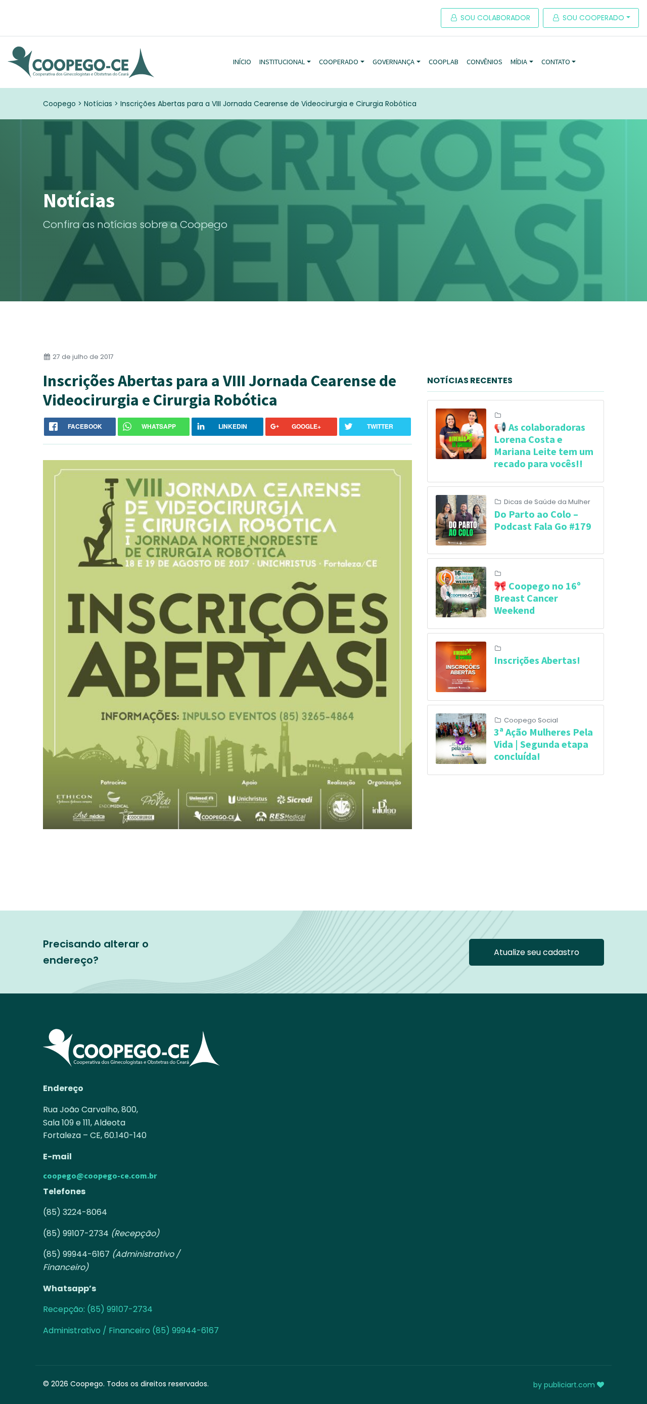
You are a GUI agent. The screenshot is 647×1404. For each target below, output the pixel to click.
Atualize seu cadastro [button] (536, 952)
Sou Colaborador (494, 18)
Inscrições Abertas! (537, 660)
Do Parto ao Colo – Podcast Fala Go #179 (542, 520)
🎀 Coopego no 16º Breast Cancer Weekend (537, 597)
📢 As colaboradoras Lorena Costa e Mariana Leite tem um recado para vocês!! (543, 445)
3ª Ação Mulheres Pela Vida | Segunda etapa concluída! (543, 744)
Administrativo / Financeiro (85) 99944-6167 (131, 1330)
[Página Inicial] (81, 62)
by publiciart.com (565, 1385)
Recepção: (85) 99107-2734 (98, 1309)
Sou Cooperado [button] (592, 18)
